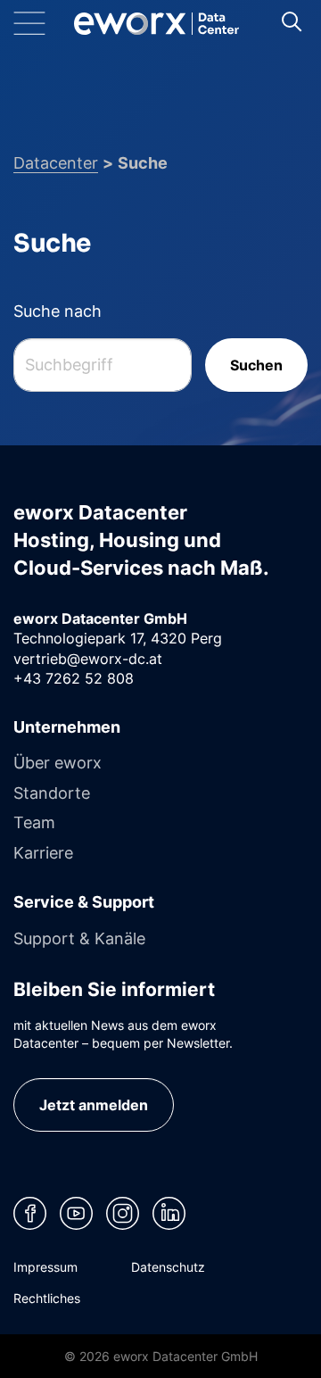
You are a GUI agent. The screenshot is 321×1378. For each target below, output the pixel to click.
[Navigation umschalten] (43, 23)
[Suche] (291, 21)
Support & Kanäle (79, 938)
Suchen (256, 365)
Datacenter (55, 162)
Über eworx (57, 762)
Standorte (51, 792)
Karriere (43, 852)
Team (34, 822)
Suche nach (57, 310)
